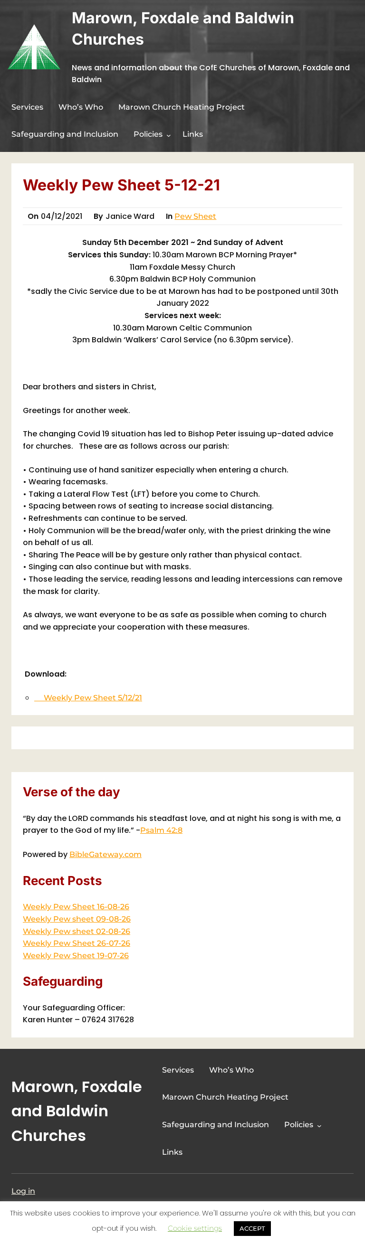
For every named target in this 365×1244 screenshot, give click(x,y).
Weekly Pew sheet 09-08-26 (77, 919)
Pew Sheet (195, 216)
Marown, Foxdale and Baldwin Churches (76, 1111)
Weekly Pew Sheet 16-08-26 (76, 906)
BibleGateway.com (105, 854)
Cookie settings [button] (195, 1228)
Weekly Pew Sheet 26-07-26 (76, 943)
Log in (23, 1191)
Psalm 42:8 (161, 830)
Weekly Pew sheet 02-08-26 (76, 931)
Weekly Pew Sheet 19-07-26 (76, 955)
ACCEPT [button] (252, 1228)
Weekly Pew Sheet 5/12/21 (88, 697)
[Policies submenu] (168, 135)
